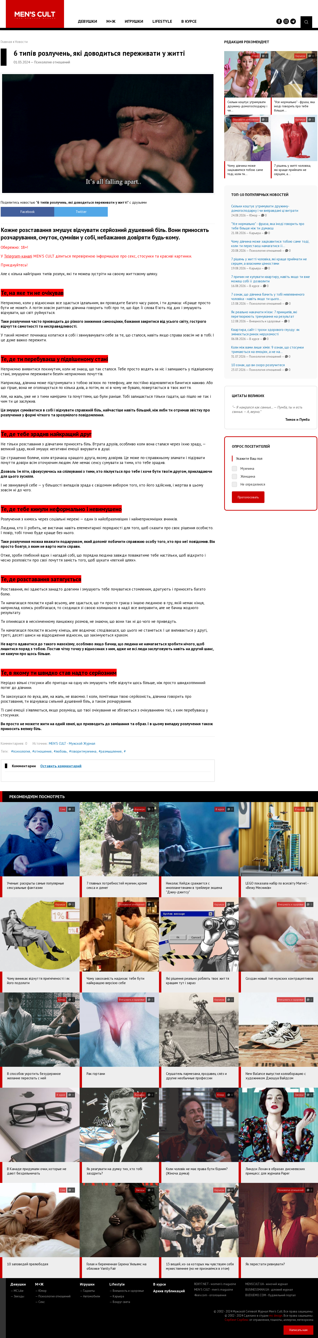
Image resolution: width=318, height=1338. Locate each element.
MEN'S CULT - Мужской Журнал (72, 743)
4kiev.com (210, 1295)
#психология (20, 751)
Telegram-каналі (18, 256)
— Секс (40, 1302)
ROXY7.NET (215, 1284)
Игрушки (134, 21)
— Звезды (17, 1296)
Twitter (81, 211)
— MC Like (17, 1291)
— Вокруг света (119, 1302)
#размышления (110, 751)
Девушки (87, 21)
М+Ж (110, 21)
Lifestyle (162, 21)
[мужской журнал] (35, 15)
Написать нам (298, 1330)
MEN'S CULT (213, 1290)
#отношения (41, 751)
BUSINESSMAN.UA (269, 1290)
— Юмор (41, 1291)
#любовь (60, 751)
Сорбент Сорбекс (237, 1320)
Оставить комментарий (60, 766)
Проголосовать (248, 497)
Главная (6, 41)
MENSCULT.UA (266, 1284)
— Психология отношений (53, 1296)
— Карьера (116, 1296)
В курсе (188, 21)
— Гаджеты (87, 1291)
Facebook (27, 211)
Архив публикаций (169, 1291)
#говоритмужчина (82, 751)
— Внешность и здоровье (126, 1291)
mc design (275, 1316)
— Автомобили (90, 1296)
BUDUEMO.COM (270, 1295)
